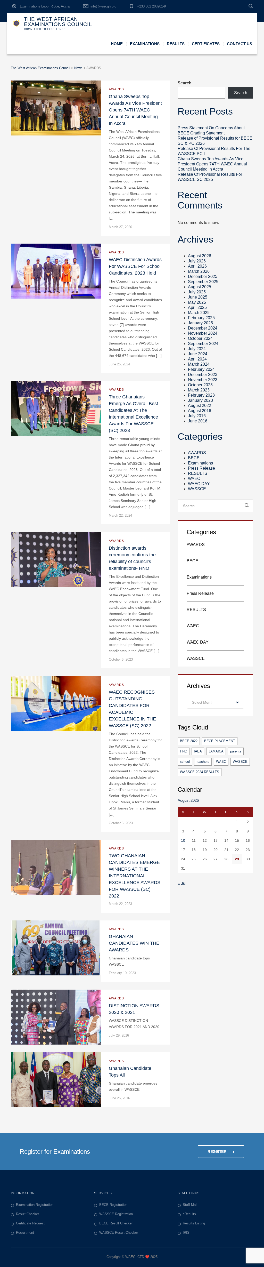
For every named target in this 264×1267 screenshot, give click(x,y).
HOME (117, 44)
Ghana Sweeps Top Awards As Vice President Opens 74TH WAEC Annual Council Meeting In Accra (135, 110)
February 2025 (201, 318)
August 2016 (199, 410)
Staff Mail (190, 1205)
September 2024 (203, 343)
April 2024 (197, 359)
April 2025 (197, 307)
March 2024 (199, 364)
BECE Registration (113, 1205)
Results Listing (194, 1223)
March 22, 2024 (120, 515)
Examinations (200, 463)
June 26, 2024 (119, 364)
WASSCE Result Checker (118, 1232)
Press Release (201, 468)
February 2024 (201, 369)
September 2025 (203, 281)
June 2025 (197, 297)
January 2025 (200, 323)
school (185, 762)
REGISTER (217, 1151)
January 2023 (200, 400)
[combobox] (215, 702)
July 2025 (197, 292)
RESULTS (197, 473)
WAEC (194, 478)
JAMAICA (216, 751)
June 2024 (197, 354)
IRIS (186, 1232)
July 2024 (197, 349)
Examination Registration (34, 1205)
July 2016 (197, 416)
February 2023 (201, 395)
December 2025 (202, 276)
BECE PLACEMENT (219, 741)
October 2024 (200, 338)
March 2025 (199, 312)
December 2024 (202, 328)
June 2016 (197, 421)
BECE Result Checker (116, 1223)
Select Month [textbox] (202, 702)
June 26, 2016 (119, 1098)
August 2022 (199, 405)
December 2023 (202, 374)
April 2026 (197, 266)
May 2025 (197, 302)
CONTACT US (239, 44)
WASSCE (197, 489)
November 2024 (202, 333)
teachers (202, 762)
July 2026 (197, 261)
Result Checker (27, 1214)
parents (235, 751)
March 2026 (199, 271)
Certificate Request (30, 1223)
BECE (194, 458)
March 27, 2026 (120, 227)
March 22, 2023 (120, 904)
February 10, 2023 (122, 973)
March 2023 (199, 390)
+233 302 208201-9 (151, 6)
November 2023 (202, 380)
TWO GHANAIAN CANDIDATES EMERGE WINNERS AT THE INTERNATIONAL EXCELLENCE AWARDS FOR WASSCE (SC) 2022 (134, 876)
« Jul (182, 883)
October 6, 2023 (121, 659)
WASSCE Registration (116, 1214)
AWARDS (116, 89)
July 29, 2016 (119, 1035)
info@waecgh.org (103, 6)
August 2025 (199, 287)
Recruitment (25, 1232)
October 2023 (200, 385)
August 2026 (199, 256)
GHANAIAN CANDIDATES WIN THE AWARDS (134, 943)
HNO (183, 751)
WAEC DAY (199, 484)
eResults (189, 1214)
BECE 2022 (188, 741)
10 (183, 840)
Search (185, 83)
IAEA (198, 751)
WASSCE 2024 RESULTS (199, 772)
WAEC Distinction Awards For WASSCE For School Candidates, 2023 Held (135, 266)
